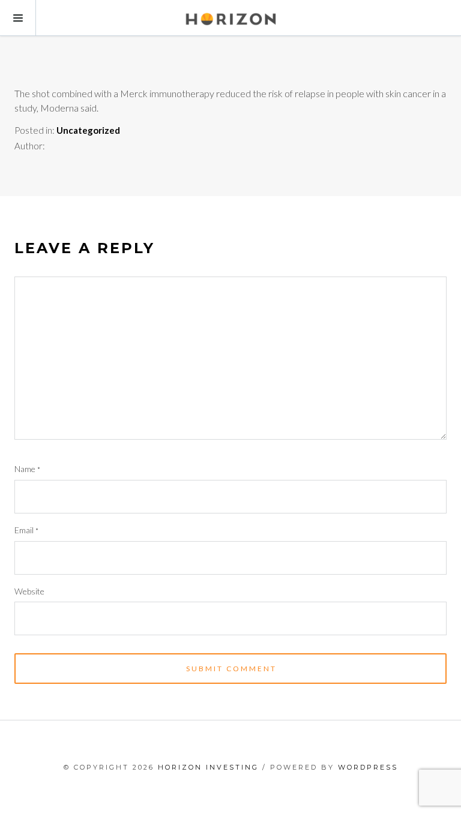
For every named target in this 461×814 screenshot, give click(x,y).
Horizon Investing (208, 767)
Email (26, 530)
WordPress (368, 767)
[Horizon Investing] (230, 18)
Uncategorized (88, 130)
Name (27, 469)
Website (29, 591)
